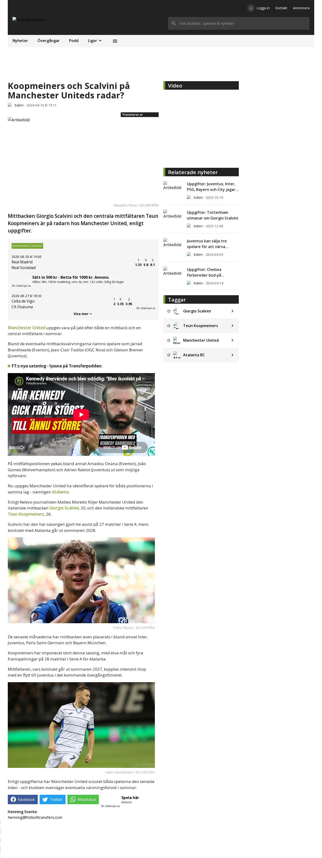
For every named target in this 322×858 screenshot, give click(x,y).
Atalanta (60, 492)
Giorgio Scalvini (64, 508)
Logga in (263, 8)
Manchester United (26, 327)
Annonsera (301, 8)
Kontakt (281, 8)
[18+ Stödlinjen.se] (145, 301)
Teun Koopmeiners (26, 514)
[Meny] (115, 41)
